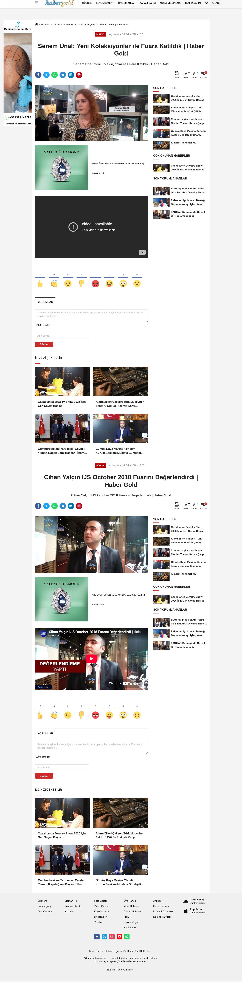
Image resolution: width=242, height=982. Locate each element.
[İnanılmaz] (123, 278)
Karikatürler (130, 927)
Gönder (44, 344)
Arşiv (126, 916)
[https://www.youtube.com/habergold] (119, 936)
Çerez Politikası (124, 951)
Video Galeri (101, 906)
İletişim (109, 951)
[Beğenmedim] (82, 278)
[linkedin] (71, 75)
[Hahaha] (109, 278)
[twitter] (46, 75)
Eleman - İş (71, 901)
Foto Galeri (100, 901)
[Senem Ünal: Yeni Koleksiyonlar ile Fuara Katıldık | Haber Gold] (91, 112)
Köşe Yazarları (102, 911)
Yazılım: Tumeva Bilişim (120, 969)
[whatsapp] (54, 75)
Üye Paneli (130, 901)
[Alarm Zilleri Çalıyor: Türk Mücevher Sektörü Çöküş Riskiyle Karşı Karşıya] (120, 381)
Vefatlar (98, 922)
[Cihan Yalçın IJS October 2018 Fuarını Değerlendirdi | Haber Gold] (91, 544)
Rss (91, 951)
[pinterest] (79, 75)
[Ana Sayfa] (36, 24)
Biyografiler (100, 916)
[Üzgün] (137, 278)
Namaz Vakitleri (162, 916)
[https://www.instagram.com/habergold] (111, 936)
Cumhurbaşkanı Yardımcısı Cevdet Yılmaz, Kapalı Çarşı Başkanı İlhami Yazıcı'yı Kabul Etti (61, 451)
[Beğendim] (40, 278)
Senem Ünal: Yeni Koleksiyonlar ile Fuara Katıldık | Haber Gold (95, 24)
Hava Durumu (161, 906)
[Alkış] (54, 278)
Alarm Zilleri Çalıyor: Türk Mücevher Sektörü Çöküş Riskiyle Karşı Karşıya (120, 404)
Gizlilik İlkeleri (142, 951)
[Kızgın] (95, 278)
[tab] (45, 302)
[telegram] (63, 75)
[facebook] (38, 75)
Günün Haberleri (133, 911)
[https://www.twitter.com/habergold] (104, 936)
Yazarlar (69, 911)
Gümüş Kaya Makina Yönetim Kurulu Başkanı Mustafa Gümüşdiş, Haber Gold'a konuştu (119, 451)
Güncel (56, 24)
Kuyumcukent (72, 906)
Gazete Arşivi (131, 922)
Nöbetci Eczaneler (163, 911)
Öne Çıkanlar (45, 911)
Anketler (157, 901)
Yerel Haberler (132, 906)
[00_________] (127, 936)
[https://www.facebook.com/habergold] (96, 936)
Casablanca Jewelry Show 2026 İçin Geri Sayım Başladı (62, 403)
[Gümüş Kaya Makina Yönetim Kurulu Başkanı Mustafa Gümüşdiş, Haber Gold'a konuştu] (120, 428)
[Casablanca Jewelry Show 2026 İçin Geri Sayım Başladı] (62, 381)
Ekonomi (42, 901)
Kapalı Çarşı (45, 906)
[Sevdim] (68, 278)
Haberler (45, 24)
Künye (99, 951)
